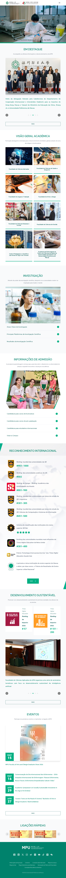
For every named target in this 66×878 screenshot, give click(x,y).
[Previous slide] (7, 115)
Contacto (27, 862)
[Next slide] (59, 115)
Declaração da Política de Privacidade (47, 865)
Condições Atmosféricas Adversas (33, 867)
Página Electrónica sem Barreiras (27, 865)
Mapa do (52, 862)
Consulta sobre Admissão (39, 862)
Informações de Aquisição (16, 862)
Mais (33, 124)
